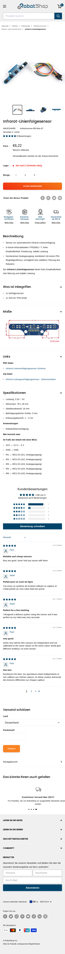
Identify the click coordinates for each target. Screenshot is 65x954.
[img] (9, 545)
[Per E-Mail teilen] (60, 198)
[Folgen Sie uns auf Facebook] (5, 916)
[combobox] (28, 16)
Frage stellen (40, 223)
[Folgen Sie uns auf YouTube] (28, 916)
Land (5, 716)
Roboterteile (25, 26)
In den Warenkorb (32, 186)
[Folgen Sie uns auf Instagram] (17, 916)
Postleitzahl (9, 730)
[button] (10, 136)
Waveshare (9, 128)
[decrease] (16, 175)
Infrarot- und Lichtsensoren (11, 29)
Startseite (5, 26)
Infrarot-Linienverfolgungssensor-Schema (26, 368)
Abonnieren (32, 888)
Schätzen (11, 749)
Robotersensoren (40, 26)
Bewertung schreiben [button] (32, 526)
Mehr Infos (9, 223)
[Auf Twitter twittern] (54, 198)
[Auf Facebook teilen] (43, 198)
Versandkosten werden (24, 156)
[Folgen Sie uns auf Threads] (45, 916)
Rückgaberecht (10, 762)
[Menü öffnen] (4, 6)
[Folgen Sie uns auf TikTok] (34, 916)
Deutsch (45, 902)
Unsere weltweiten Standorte (15, 902)
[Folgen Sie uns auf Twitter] (11, 916)
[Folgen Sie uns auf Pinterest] (22, 916)
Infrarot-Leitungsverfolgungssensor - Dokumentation (31, 379)
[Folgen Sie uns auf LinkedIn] (39, 916)
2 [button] (31, 691)
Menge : (7, 175)
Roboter (15, 26)
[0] (59, 6)
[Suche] (58, 16)
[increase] (34, 175)
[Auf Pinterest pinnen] (48, 198)
